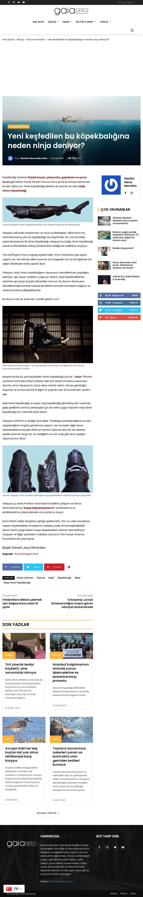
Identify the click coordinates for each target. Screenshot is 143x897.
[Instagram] (14, 3)
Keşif (51, 577)
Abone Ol (133, 317)
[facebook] (125, 192)
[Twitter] (19, 3)
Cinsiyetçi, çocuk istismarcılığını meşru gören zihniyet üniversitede (72, 603)
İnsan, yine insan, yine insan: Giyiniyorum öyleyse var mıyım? (125, 265)
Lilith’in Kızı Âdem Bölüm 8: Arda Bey (126, 278)
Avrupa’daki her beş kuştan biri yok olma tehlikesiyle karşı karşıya (21, 754)
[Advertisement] (71, 68)
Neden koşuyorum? (123, 248)
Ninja (77, 577)
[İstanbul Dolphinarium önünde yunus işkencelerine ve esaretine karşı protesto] (71, 646)
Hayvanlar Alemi (35, 39)
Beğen (135, 295)
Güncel (41, 577)
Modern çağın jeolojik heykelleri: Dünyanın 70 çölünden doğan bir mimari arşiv (125, 236)
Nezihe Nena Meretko (34, 158)
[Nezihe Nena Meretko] (11, 158)
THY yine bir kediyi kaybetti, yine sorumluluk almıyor (21, 668)
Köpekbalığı (64, 577)
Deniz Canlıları (25, 577)
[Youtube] (23, 3)
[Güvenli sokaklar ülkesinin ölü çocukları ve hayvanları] (104, 221)
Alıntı (55, 739)
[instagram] (131, 192)
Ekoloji (20, 39)
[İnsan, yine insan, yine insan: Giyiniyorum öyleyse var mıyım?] (104, 265)
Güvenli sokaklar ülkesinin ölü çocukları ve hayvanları (125, 220)
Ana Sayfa (8, 39)
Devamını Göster (46, 813)
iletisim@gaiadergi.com (61, 881)
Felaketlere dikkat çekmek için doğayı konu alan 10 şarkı (22, 603)
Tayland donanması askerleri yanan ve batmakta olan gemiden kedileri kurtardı (69, 756)
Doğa (8, 739)
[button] (132, 30)
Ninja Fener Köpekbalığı (17, 582)
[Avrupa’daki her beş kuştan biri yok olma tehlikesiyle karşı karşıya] (24, 730)
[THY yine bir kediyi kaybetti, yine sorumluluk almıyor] (24, 646)
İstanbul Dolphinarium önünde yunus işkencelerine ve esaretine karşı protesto (71, 672)
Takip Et (133, 302)
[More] (69, 567)
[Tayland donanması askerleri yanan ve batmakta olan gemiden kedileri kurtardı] (71, 730)
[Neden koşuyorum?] (104, 251)
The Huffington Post (26, 554)
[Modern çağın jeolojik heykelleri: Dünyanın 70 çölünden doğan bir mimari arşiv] (104, 235)
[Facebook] (9, 3)
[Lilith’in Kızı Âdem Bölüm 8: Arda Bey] (104, 279)
